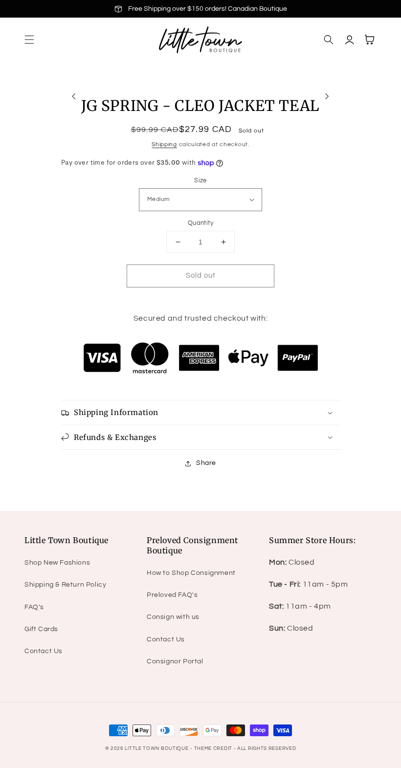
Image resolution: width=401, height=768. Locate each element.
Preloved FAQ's (172, 595)
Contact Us (43, 651)
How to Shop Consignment (191, 573)
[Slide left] (74, 96)
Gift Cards (41, 629)
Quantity (200, 222)
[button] (29, 39)
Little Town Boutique (156, 748)
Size (200, 180)
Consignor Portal (175, 661)
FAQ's (34, 607)
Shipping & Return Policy (65, 584)
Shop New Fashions (57, 562)
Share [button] (206, 463)
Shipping (164, 144)
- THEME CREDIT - (213, 748)
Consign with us (173, 617)
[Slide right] (327, 96)
